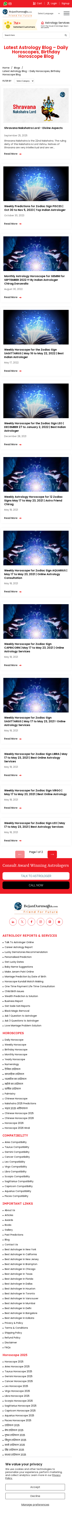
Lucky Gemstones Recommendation (26, 952)
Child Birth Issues (14, 991)
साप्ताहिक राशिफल (14, 1074)
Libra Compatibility (15, 1171)
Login (54, 3)
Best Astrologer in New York (20, 1249)
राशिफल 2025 (12, 1425)
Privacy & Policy (14, 1323)
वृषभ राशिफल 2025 (15, 1435)
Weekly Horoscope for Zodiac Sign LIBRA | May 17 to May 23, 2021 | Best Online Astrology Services (35, 757)
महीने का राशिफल (14, 1084)
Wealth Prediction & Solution (21, 996)
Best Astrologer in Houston (20, 1288)
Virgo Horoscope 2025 (17, 1391)
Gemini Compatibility (17, 1152)
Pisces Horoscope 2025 (18, 1420)
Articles (9, 1215)
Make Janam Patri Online (19, 971)
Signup (65, 3)
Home (6, 67)
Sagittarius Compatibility (19, 1181)
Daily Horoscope (14, 1039)
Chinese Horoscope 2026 (19, 1118)
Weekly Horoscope (15, 1044)
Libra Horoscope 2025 (17, 1396)
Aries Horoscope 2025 (17, 1366)
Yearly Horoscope (15, 1059)
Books (8, 1225)
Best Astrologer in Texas (18, 1274)
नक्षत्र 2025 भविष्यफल (16, 1108)
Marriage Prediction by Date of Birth (25, 976)
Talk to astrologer (36, 876)
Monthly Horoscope (16, 1054)
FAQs (8, 1347)
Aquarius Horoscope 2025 (19, 1415)
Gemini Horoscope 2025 (18, 1376)
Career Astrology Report (19, 947)
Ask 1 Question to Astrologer (21, 1015)
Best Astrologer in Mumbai (20, 1303)
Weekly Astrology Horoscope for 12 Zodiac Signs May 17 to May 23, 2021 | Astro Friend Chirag (33, 500)
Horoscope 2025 (14, 1361)
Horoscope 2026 (14, 1123)
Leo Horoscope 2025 (16, 1386)
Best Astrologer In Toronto (20, 1293)
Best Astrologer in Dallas (18, 1283)
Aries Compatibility (16, 1142)
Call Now (36, 885)
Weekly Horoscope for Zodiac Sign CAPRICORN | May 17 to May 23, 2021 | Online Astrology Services (34, 647)
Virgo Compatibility (16, 1166)
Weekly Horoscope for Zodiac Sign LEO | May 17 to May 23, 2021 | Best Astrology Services (34, 825)
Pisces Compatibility (16, 1196)
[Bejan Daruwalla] (17, 13)
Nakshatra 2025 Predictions (20, 1103)
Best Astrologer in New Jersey (22, 1259)
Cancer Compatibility (17, 1157)
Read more (10, 153)
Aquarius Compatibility (18, 1191)
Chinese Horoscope (16, 1098)
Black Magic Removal (17, 1011)
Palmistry (10, 1093)
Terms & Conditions (16, 1328)
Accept (35, 1487)
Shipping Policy (13, 1332)
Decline (35, 1496)
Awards (9, 1220)
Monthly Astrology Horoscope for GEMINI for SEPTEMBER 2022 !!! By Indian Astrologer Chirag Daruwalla (34, 280)
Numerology (12, 1064)
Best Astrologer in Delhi (18, 1308)
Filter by (7, 81)
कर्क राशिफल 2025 (15, 1445)
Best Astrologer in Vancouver (21, 1298)
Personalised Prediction (18, 957)
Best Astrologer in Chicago (20, 1269)
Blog (7, 1239)
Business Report (14, 1001)
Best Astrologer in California (21, 1254)
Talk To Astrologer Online (19, 942)
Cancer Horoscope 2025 (19, 1381)
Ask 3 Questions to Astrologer (22, 1020)
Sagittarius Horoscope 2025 (21, 1405)
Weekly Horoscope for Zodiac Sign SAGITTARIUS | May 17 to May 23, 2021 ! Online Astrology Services (34, 721)
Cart (39, 3)
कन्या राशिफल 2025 (15, 1454)
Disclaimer (11, 1342)
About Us (10, 1210)
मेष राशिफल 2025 (14, 1430)
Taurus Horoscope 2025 (18, 1371)
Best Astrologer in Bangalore (21, 1313)
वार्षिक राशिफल (13, 1088)
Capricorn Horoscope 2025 (20, 1410)
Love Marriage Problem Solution (23, 1025)
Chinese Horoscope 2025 (19, 1113)
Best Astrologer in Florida (19, 1279)
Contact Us (11, 1244)
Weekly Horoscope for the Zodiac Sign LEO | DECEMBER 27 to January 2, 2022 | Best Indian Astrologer (35, 427)
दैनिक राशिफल (12, 1069)
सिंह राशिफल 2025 (14, 1450)
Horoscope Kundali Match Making (24, 981)
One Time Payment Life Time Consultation (30, 986)
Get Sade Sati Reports (17, 1006)
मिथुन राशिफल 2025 (15, 1440)
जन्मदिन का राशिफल (15, 1079)
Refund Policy (12, 1337)
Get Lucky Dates (14, 962)
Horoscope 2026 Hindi (17, 1128)
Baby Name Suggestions (19, 966)
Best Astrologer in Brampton (21, 1264)
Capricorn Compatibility (19, 1186)
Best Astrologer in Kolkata (19, 1318)
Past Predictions (14, 1234)
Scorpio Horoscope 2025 (19, 1401)
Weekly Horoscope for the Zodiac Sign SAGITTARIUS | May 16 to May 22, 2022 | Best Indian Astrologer (34, 353)
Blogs (17, 67)
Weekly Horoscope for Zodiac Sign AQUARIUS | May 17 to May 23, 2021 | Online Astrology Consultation (35, 574)
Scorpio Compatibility (17, 1176)
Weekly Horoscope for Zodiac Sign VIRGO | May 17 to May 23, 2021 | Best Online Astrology (35, 792)
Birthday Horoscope (16, 1049)
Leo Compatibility (15, 1161)
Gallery (9, 1230)
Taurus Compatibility (17, 1147)
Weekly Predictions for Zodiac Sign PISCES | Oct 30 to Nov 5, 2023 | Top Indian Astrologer (35, 208)
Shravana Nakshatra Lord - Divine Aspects (33, 128)
